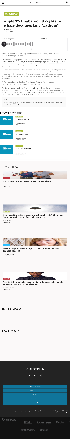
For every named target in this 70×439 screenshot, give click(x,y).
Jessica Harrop (55, 102)
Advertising (35, 398)
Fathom (37, 102)
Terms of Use (35, 402)
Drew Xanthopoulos (27, 102)
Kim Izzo (9, 29)
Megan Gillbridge (14, 104)
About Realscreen (35, 386)
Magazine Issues (35, 390)
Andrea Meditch (9, 102)
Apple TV (18, 102)
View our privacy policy (62, 412)
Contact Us (35, 394)
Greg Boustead (45, 102)
